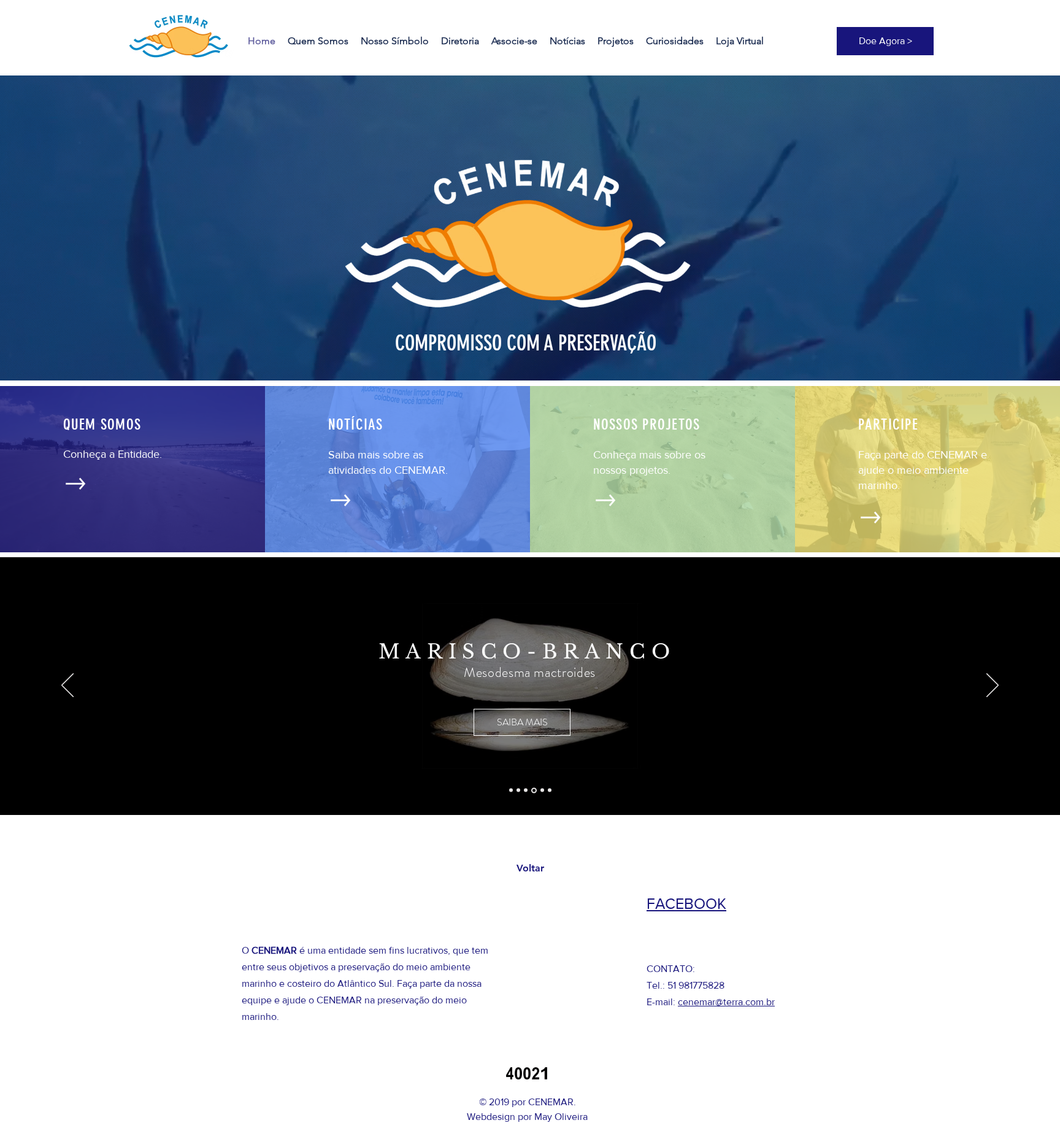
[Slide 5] (541, 790)
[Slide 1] (511, 790)
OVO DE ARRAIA (533, 662)
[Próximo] (992, 686)
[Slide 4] (533, 790)
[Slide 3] (526, 790)
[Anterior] (67, 686)
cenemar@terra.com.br (726, 1002)
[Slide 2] (518, 790)
